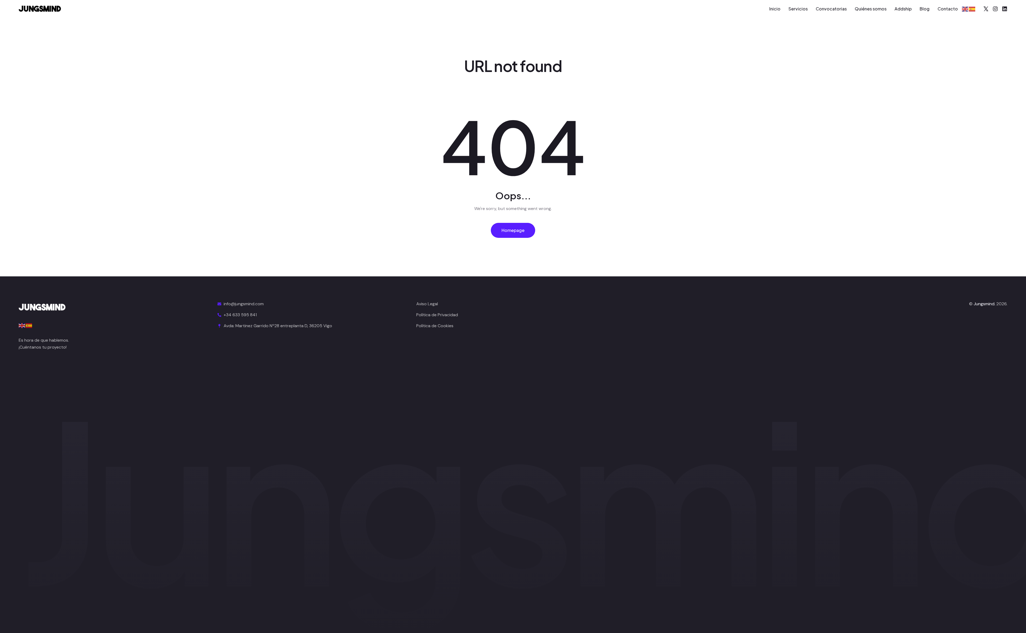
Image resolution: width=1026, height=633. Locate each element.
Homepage (513, 230)
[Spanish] (972, 9)
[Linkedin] (1004, 9)
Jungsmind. (984, 304)
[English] (965, 9)
